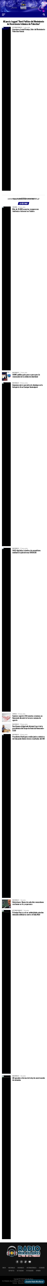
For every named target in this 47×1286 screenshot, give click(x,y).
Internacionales (31, 1268)
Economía (41, 1268)
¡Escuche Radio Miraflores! (34, 1282)
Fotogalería (29, 1271)
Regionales (21, 1268)
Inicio (4, 1268)
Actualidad (20, 1271)
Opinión (38, 1271)
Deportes (11, 1271)
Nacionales (11, 1268)
